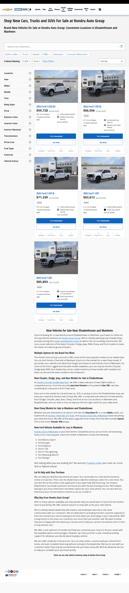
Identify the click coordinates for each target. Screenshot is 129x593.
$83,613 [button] (94, 197)
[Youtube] (14, 571)
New (44, 9)
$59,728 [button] (47, 110)
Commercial (78, 9)
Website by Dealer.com (11, 575)
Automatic (58, 54)
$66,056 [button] (94, 110)
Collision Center (70, 9)
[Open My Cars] (99, 9)
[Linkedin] (17, 571)
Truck (26, 54)
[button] (103, 116)
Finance (57, 9)
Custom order (94, 462)
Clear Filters (48, 61)
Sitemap (116, 574)
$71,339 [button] (47, 197)
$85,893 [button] (47, 282)
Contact (83, 574)
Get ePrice (56, 142)
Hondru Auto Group (70, 338)
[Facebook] (9, 571)
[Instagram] (6, 571)
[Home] (7, 9)
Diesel (36, 54)
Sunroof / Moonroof (78, 54)
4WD (46, 54)
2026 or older (12, 54)
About (94, 574)
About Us (86, 9)
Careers (92, 9)
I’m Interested (56, 136)
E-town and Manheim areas (66, 341)
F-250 (25, 61)
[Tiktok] (11, 571)
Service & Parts (63, 9)
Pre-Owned (50, 9)
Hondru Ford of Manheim (46, 431)
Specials (37, 9)
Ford (36, 61)
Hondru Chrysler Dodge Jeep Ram (53, 382)
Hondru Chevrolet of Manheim (93, 415)
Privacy (105, 574)
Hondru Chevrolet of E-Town (61, 415)
